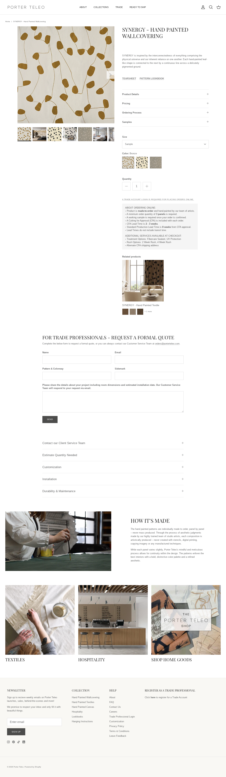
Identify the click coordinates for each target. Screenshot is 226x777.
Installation (49, 479)
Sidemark (120, 368)
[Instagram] (8, 742)
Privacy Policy (116, 726)
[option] (65, 74)
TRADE (119, 7)
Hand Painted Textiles (83, 702)
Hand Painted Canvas (83, 707)
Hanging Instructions (82, 721)
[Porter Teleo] (26, 7)
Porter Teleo (18, 767)
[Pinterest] (13, 742)
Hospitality (77, 711)
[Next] (110, 75)
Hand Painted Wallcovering (85, 697)
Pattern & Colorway (52, 368)
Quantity (126, 179)
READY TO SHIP (138, 7)
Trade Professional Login (122, 716)
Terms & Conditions (119, 731)
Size (124, 137)
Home (7, 21)
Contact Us (115, 707)
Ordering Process (131, 112)
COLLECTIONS (101, 7)
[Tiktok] (18, 742)
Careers (113, 711)
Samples (127, 122)
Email (118, 352)
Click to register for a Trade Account (166, 697)
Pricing (126, 103)
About (112, 697)
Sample (129, 144)
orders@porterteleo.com (167, 343)
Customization (51, 467)
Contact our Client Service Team (63, 443)
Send (50, 419)
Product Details (130, 94)
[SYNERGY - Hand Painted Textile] (143, 280)
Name (45, 352)
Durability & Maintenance (58, 491)
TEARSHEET (129, 78)
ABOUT (83, 7)
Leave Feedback (117, 736)
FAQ (111, 702)
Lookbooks (77, 716)
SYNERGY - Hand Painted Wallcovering (29, 21)
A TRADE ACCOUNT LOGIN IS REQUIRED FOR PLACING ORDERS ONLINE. (158, 199)
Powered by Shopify (33, 767)
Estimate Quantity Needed (59, 455)
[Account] (202, 7)
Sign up (16, 732)
